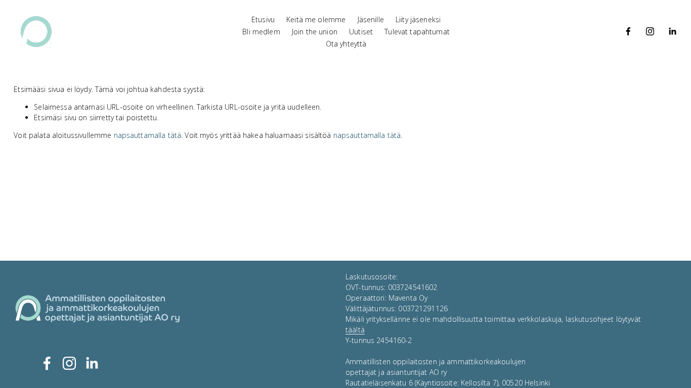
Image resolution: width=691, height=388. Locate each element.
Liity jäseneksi (418, 19)
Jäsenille (371, 19)
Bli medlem (261, 31)
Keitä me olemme (316, 19)
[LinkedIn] (672, 31)
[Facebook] (628, 31)
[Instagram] (650, 31)
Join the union (314, 31)
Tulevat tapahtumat (417, 31)
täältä (355, 329)
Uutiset (361, 31)
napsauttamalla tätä (148, 135)
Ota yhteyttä (346, 43)
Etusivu (263, 19)
